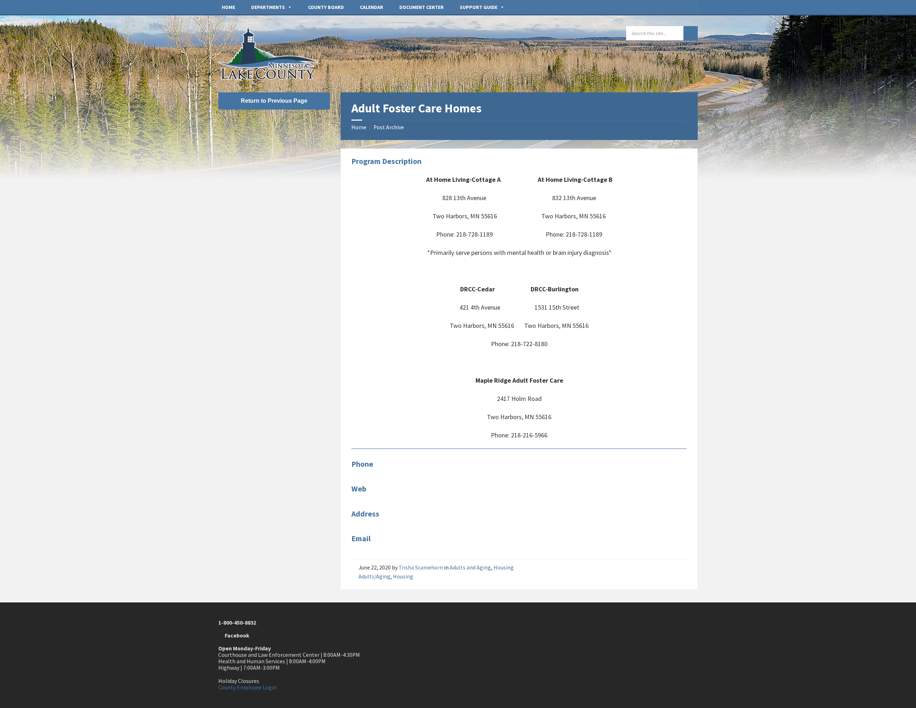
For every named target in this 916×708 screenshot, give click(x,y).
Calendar (371, 7)
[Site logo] (272, 77)
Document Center (421, 7)
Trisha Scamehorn (421, 567)
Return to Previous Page (274, 101)
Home (228, 7)
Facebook (236, 635)
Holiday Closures (238, 681)
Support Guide (478, 7)
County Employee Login (247, 687)
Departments (268, 7)
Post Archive (389, 127)
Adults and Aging (470, 567)
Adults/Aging (374, 576)
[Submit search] (690, 33)
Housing (503, 567)
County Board (326, 7)
